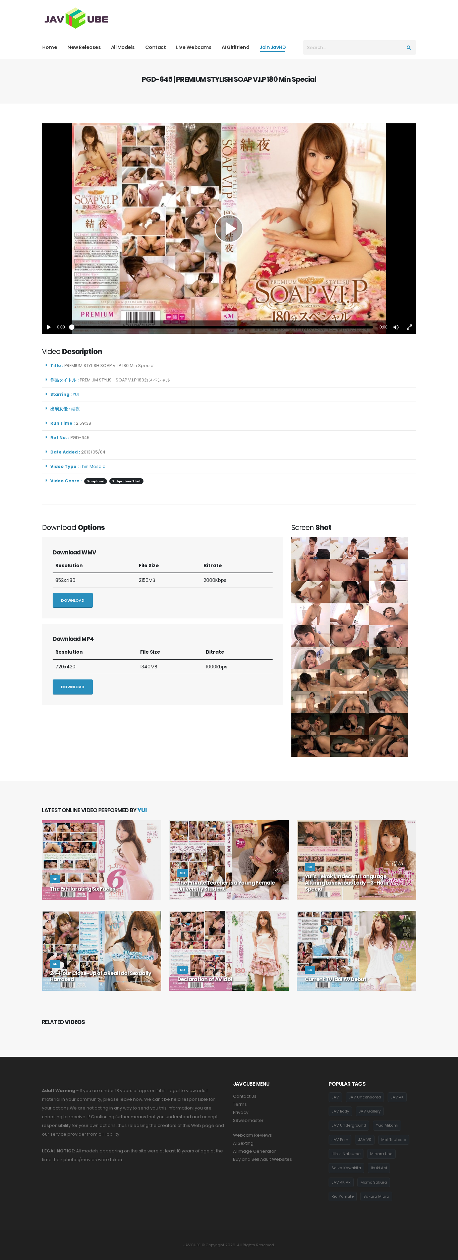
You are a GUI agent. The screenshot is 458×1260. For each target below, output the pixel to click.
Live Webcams (193, 47)
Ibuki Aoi (379, 1168)
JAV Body (340, 1111)
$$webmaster (248, 1120)
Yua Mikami (387, 1125)
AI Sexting (243, 1143)
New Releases (84, 47)
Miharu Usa (381, 1153)
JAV (335, 1097)
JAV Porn (340, 1139)
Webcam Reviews (252, 1135)
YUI (77, 394)
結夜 (76, 409)
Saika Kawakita (346, 1168)
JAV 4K (397, 1097)
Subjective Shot (126, 481)
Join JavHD (273, 47)
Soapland (95, 481)
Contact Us (244, 1096)
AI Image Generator (254, 1151)
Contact (155, 47)
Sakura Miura (376, 1196)
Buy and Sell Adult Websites (262, 1159)
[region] (229, 228)
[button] (396, 327)
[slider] (222, 327)
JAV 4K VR (341, 1182)
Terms (240, 1104)
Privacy (240, 1112)
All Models (123, 47)
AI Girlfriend (235, 47)
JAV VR (364, 1139)
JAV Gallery (370, 1111)
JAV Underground (349, 1125)
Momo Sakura (373, 1182)
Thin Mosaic (92, 466)
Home (49, 47)
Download (72, 600)
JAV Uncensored (365, 1097)
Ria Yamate (343, 1196)
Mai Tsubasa (393, 1139)
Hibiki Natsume (346, 1153)
